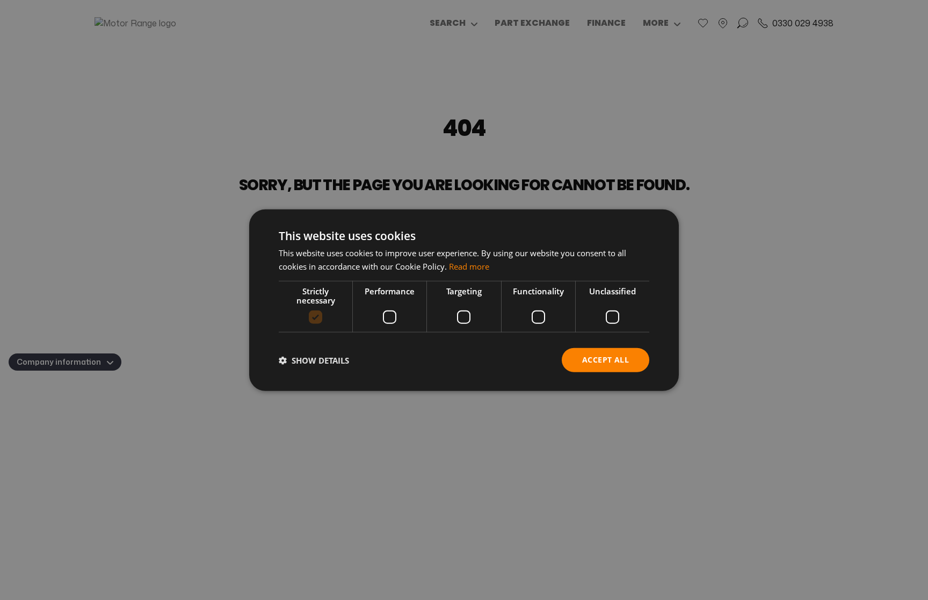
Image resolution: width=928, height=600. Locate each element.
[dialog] (464, 300)
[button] (314, 360)
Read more (469, 266)
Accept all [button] (605, 360)
